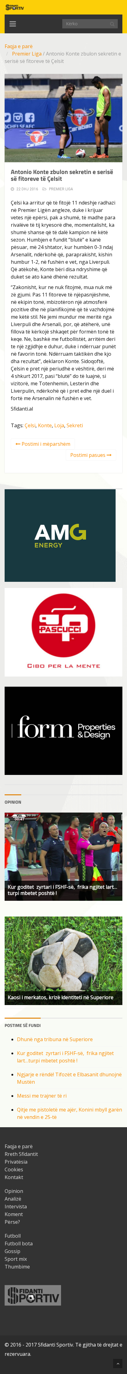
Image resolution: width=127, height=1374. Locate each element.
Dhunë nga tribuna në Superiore (55, 1039)
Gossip (12, 1251)
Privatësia (16, 1161)
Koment (14, 1214)
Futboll (13, 1235)
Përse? (12, 1222)
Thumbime (17, 1266)
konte (45, 425)
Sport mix (16, 1259)
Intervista (16, 1206)
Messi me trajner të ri (42, 1095)
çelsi (30, 425)
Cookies (14, 1169)
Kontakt (14, 1177)
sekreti (75, 425)
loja (59, 425)
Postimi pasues (88, 455)
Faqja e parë (19, 46)
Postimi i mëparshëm (45, 444)
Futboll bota (19, 1243)
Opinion (14, 1191)
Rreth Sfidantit (21, 1154)
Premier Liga (27, 53)
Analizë (13, 1198)
